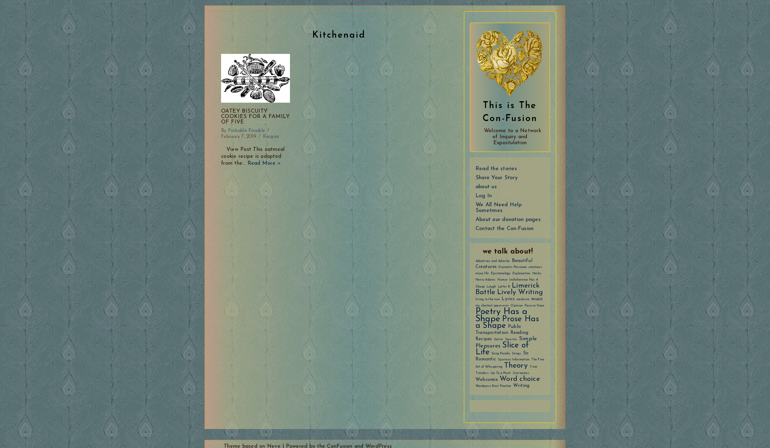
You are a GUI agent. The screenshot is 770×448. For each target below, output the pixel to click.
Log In (484, 196)
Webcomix (487, 379)
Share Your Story (497, 178)
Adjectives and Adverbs (493, 261)
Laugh (491, 286)
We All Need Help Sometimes (499, 208)
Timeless (482, 373)
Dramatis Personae (512, 267)
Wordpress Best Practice (493, 386)
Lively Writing (520, 292)
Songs (516, 353)
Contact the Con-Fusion (505, 229)
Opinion (516, 305)
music (537, 299)
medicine (522, 299)
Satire (498, 339)
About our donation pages (508, 219)
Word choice (520, 379)
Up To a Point (501, 373)
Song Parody (500, 353)
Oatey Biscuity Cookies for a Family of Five (255, 117)
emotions (535, 267)
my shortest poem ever (492, 305)
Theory (516, 365)
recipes (271, 136)
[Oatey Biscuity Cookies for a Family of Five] (255, 78)
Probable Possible (246, 130)
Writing (521, 385)
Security (511, 339)
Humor (502, 280)
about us (486, 187)
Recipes (484, 339)
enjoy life (482, 273)
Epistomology (501, 273)
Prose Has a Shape (507, 322)
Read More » (264, 163)
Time (533, 367)
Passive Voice (534, 305)
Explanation (522, 273)
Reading (519, 332)
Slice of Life (502, 348)
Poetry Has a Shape (501, 315)
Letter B (504, 286)
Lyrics (508, 299)
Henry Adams (486, 280)
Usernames (521, 373)
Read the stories (496, 169)
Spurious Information (513, 359)
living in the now (488, 299)
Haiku (536, 273)
